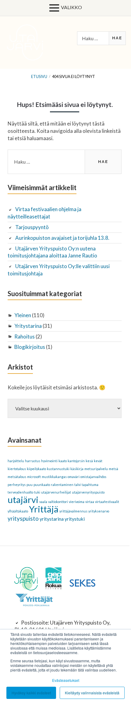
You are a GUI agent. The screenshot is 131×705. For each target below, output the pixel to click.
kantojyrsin (76, 461)
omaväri (74, 477)
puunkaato (42, 485)
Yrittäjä (43, 509)
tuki (37, 492)
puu (30, 485)
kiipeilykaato (36, 469)
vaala (43, 502)
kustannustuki (58, 469)
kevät (98, 461)
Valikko (71, 7)
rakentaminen (62, 485)
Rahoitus (24, 336)
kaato (62, 461)
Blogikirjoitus (29, 347)
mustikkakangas (54, 477)
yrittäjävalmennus (73, 511)
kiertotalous (17, 469)
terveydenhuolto (20, 492)
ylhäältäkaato (18, 511)
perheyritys (17, 485)
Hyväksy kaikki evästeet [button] (31, 692)
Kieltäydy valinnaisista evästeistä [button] (92, 692)
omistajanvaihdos (93, 477)
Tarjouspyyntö (32, 227)
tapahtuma (90, 485)
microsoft (34, 477)
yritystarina (52, 519)
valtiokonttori (58, 502)
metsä (113, 469)
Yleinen (22, 315)
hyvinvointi (49, 461)
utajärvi (23, 499)
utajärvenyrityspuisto (88, 492)
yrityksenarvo (98, 511)
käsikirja (76, 469)
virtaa (89, 502)
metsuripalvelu (96, 469)
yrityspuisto (23, 518)
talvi (77, 485)
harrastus (32, 461)
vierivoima (76, 502)
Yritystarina (28, 326)
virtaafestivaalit (107, 502)
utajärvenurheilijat (56, 492)
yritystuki (75, 519)
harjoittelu (16, 461)
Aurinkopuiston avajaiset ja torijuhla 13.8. (62, 238)
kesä (89, 461)
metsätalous (17, 477)
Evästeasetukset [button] (65, 680)
